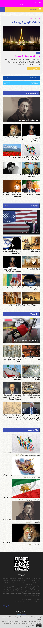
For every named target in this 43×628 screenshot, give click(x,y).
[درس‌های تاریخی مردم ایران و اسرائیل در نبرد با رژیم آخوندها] (12, 243)
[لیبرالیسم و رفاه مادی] (12, 280)
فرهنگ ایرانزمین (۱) (33, 269)
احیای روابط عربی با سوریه (31, 304)
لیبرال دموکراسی (33, 9)
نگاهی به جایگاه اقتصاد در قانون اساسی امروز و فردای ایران (12, 194)
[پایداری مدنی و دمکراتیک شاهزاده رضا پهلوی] (31, 186)
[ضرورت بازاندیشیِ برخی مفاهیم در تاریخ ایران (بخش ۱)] (12, 351)
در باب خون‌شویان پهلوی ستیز (31, 358)
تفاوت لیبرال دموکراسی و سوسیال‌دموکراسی (31, 157)
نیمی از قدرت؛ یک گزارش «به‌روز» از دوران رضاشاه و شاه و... (12, 417)
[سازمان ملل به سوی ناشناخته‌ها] (12, 371)
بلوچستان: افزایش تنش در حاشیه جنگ (31, 396)
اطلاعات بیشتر (30, 626)
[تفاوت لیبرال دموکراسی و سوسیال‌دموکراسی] (31, 150)
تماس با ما (38, 2)
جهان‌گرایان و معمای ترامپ (29, 232)
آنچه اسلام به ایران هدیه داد (28, 120)
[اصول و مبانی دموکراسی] (12, 130)
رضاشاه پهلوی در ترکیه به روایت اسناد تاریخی (31, 175)
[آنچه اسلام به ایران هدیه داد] (21, 109)
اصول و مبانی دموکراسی (13, 137)
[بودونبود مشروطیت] (12, 298)
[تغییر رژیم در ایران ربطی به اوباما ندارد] (31, 243)
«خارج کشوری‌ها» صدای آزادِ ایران (31, 288)
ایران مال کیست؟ (15, 156)
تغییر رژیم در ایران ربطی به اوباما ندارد (31, 250)
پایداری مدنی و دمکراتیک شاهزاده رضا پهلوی (31, 193)
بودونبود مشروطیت (14, 304)
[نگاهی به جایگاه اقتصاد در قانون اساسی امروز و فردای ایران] (12, 186)
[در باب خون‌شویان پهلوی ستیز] (31, 351)
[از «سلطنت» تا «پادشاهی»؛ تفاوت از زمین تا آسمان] (31, 130)
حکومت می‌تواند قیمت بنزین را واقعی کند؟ (23, 340)
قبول (38, 626)
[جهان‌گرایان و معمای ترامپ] (21, 222)
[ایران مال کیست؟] (12, 150)
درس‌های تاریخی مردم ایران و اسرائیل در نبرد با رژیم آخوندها (12, 251)
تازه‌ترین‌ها (34, 313)
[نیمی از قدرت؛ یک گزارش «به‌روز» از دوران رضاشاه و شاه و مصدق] (12, 408)
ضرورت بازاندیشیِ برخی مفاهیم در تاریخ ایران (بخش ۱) (12, 359)
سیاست (38, 53)
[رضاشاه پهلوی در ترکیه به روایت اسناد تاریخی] (31, 168)
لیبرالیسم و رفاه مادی (14, 287)
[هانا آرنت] (12, 168)
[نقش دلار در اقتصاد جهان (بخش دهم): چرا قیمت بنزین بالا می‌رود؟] (12, 388)
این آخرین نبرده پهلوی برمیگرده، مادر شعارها (12, 270)
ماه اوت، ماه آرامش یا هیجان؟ (27, 56)
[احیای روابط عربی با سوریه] (31, 298)
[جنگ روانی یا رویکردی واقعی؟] (31, 371)
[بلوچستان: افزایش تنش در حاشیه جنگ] (31, 388)
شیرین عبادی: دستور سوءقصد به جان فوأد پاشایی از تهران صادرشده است (31, 418)
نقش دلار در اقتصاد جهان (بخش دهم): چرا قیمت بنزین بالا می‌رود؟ (12, 397)
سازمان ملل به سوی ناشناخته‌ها (12, 378)
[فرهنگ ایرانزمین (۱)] (31, 262)
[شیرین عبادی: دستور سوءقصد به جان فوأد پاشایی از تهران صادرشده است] (31, 408)
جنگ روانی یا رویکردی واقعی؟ (31, 378)
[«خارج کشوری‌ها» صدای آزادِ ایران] (31, 280)
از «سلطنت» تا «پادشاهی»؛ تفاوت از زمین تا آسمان (31, 139)
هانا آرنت (18, 174)
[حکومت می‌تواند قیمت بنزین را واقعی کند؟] (21, 330)
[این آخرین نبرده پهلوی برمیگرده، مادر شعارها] (12, 262)
